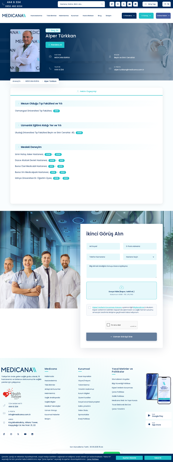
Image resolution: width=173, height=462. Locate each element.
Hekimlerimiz (50, 393)
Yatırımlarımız (83, 385)
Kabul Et (158, 458)
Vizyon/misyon (84, 380)
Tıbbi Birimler (50, 385)
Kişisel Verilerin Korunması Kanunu (107, 307)
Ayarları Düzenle (129, 458)
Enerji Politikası (84, 419)
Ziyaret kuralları (84, 397)
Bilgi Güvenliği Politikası (121, 383)
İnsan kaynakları (84, 376)
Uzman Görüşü (51, 410)
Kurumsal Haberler (52, 414)
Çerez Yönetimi (118, 409)
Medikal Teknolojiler (52, 406)
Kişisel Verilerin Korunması (122, 388)
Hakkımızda (49, 376)
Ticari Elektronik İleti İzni (121, 404)
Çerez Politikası (93, 459)
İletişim (47, 419)
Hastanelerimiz (51, 380)
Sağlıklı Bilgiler (50, 402)
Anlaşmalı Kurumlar (52, 389)
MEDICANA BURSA (62, 57)
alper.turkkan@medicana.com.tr (129, 69)
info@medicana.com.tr (19, 414)
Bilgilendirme (138, 307)
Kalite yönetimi (84, 406)
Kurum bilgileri (84, 393)
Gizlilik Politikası (118, 396)
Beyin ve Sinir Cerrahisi (124, 57)
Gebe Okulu (83, 410)
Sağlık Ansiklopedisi (52, 397)
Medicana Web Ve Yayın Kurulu (124, 400)
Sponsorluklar (83, 414)
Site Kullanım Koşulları (120, 379)
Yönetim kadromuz (86, 389)
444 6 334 (59, 69)
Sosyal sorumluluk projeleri (89, 402)
